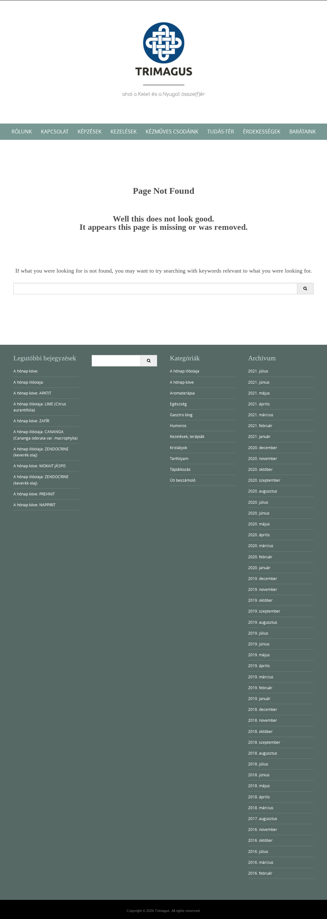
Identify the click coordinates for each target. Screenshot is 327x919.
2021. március (260, 414)
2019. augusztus (262, 622)
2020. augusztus (262, 490)
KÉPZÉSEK (90, 131)
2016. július (258, 851)
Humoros (178, 425)
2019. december (262, 578)
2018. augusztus (262, 753)
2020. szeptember (264, 480)
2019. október (260, 600)
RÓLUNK (21, 131)
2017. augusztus (262, 818)
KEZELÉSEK (123, 131)
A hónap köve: (25, 370)
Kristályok (178, 447)
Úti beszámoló (182, 480)
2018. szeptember (264, 742)
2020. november (262, 458)
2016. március (260, 862)
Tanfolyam (179, 458)
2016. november (262, 829)
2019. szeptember (264, 611)
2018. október (260, 731)
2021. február (260, 425)
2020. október (260, 469)
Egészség (178, 403)
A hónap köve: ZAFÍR (31, 420)
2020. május (259, 523)
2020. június (259, 513)
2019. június (259, 643)
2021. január (259, 436)
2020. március (260, 545)
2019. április (259, 665)
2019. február (260, 687)
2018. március (260, 807)
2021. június (259, 382)
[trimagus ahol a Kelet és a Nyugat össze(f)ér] (163, 61)
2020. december (262, 447)
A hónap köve (182, 382)
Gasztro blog (181, 414)
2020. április (259, 534)
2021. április (259, 403)
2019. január (259, 698)
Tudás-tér (220, 131)
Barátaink (302, 131)
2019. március (260, 676)
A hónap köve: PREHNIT (34, 493)
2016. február (260, 873)
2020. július (258, 502)
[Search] (305, 288)
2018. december (262, 709)
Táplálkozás (180, 469)
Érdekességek (261, 131)
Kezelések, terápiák (187, 436)
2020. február (260, 556)
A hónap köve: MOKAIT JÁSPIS (39, 465)
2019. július (258, 633)
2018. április (259, 796)
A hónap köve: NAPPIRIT (34, 504)
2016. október (260, 840)
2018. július (258, 763)
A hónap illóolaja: (28, 382)
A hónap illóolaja (184, 370)
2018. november (262, 720)
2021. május (259, 392)
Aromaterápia (182, 392)
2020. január (259, 567)
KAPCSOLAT (55, 131)
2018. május (259, 785)
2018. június (259, 774)
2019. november (262, 589)
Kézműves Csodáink (172, 131)
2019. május (259, 654)
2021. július (258, 370)
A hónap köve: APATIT (32, 392)
